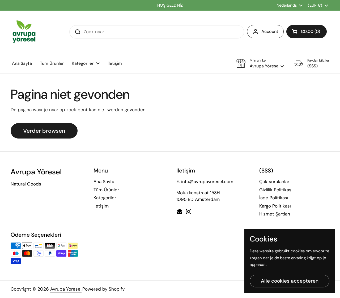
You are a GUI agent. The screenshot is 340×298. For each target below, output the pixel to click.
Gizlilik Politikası (275, 190)
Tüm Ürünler (106, 190)
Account (269, 31)
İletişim (101, 206)
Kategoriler (105, 198)
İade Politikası (273, 198)
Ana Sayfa (104, 181)
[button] (306, 31)
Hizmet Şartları (274, 214)
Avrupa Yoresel (66, 289)
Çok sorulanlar (274, 181)
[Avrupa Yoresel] (24, 32)
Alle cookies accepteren (289, 281)
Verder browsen (44, 131)
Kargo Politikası (275, 206)
